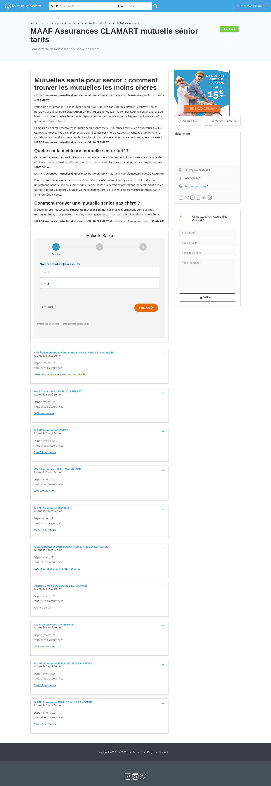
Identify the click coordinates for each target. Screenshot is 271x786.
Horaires (208, 126)
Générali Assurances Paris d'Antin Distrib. (60, 374)
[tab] (99, 353)
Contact (163, 752)
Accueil (34, 23)
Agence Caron (42, 607)
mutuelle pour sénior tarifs (62, 23)
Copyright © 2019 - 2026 (112, 752)
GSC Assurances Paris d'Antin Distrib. (57, 568)
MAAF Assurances (45, 452)
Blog (149, 752)
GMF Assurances (44, 413)
